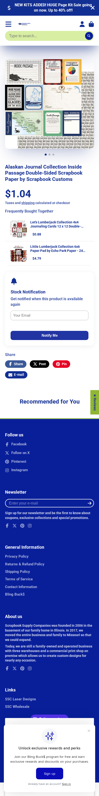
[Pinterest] (22, 526)
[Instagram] (30, 526)
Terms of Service (19, 579)
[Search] (89, 36)
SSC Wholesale (17, 706)
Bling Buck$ (15, 594)
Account (82, 24)
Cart (91, 24)
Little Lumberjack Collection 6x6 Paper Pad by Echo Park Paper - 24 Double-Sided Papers (56, 251)
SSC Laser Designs (20, 699)
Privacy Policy (17, 556)
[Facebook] (7, 526)
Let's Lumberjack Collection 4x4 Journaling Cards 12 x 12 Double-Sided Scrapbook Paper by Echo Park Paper (58, 228)
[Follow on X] (14, 526)
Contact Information (21, 587)
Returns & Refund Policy (24, 564)
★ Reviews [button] (95, 402)
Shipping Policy (17, 571)
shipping (28, 203)
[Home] (25, 24)
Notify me (50, 335)
